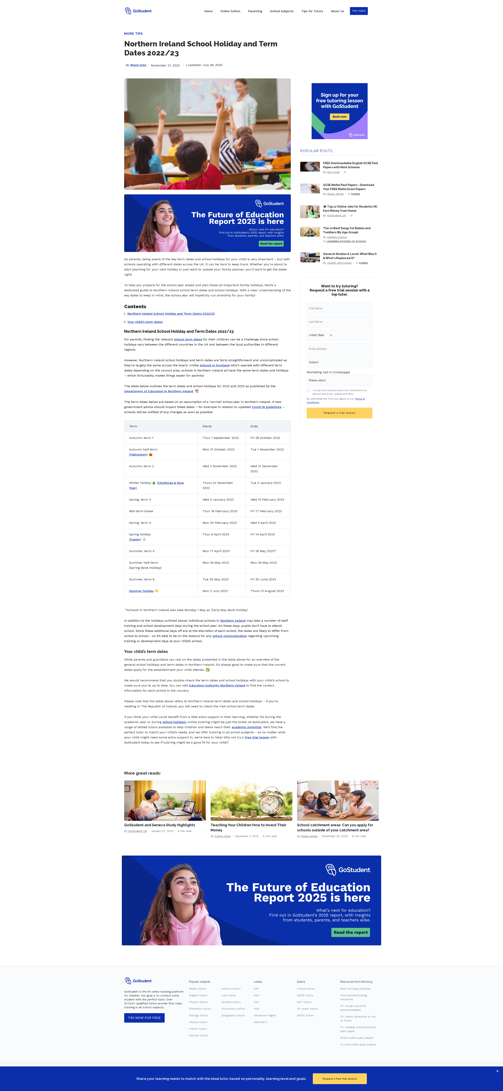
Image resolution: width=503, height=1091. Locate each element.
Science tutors (231, 988)
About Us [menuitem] (337, 11)
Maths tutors (197, 988)
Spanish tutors (231, 1002)
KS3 (256, 1002)
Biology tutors (198, 1015)
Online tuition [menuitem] (230, 11)
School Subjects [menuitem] (282, 11)
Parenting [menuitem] (255, 11)
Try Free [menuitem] (359, 10)
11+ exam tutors (307, 1008)
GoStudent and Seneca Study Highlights (159, 825)
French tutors (198, 1028)
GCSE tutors (305, 995)
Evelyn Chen (223, 836)
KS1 (256, 988)
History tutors (198, 1022)
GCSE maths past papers (357, 1037)
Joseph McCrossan (339, 262)
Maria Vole (138, 65)
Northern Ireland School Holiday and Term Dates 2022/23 (171, 313)
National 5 (260, 1022)
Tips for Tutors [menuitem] (312, 11)
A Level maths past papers (358, 1044)
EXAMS (355, 194)
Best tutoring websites (355, 988)
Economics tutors (233, 1008)
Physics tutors (198, 1002)
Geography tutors (233, 1015)
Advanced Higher (265, 1015)
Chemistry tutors (200, 1008)
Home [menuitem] (208, 11)
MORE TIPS (133, 34)
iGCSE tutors (305, 1015)
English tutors (198, 995)
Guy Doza (333, 172)
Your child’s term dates (145, 322)
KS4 (256, 1008)
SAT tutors (304, 1002)
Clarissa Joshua (337, 237)
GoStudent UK (336, 215)
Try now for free (144, 1018)
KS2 (256, 995)
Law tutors (228, 995)
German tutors (198, 1035)
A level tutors (306, 988)
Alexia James (335, 193)
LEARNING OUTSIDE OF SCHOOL (346, 241)
